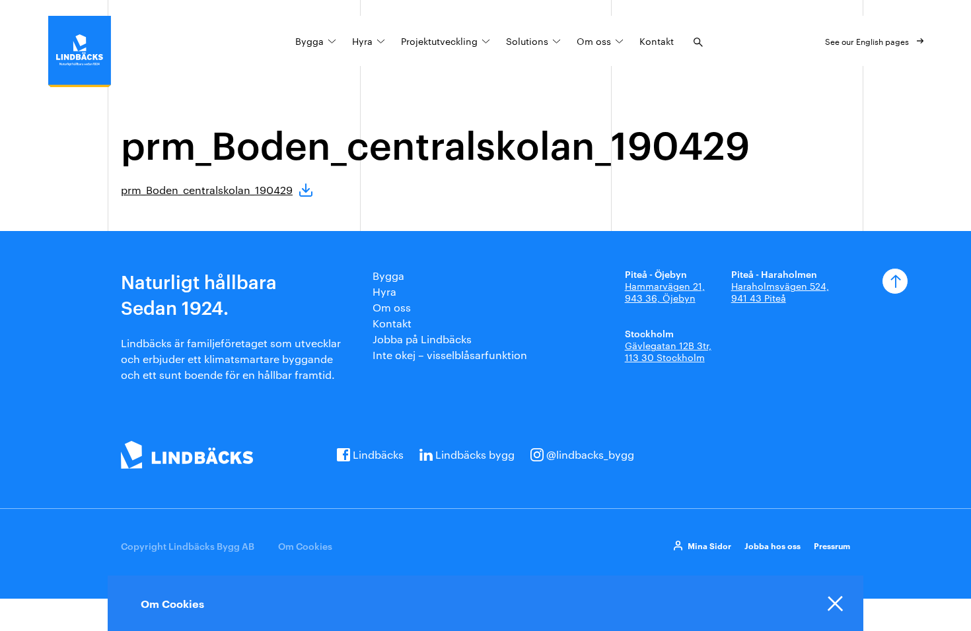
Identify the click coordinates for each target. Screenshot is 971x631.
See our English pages (867, 41)
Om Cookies (305, 545)
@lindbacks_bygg (590, 454)
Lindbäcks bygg (475, 454)
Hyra (362, 41)
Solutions (527, 41)
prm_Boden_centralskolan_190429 (207, 190)
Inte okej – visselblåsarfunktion (450, 355)
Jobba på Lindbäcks (422, 339)
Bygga (309, 41)
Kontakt (656, 41)
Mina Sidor (709, 545)
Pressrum (832, 545)
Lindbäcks (378, 454)
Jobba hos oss (772, 545)
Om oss (594, 41)
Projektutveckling (439, 41)
